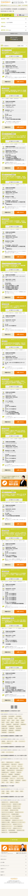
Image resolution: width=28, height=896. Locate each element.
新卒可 (3, 766)
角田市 (18, 720)
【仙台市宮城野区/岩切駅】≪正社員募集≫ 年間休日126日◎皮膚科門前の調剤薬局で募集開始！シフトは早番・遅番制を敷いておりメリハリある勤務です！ (13, 382)
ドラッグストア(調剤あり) (6, 743)
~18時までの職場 (5, 768)
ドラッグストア (21, 741)
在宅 (7, 782)
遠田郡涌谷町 (18, 730)
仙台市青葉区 (4, 716)
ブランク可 (14, 766)
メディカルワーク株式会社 (6, 806)
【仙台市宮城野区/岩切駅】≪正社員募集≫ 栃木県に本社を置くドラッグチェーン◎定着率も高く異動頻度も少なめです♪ (13, 222)
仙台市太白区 (4, 718)
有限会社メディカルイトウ (6, 824)
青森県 (8, 791)
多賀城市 (22, 720)
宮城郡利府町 (12, 728)
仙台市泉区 (11, 718)
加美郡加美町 (11, 730)
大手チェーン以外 (20, 778)
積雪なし (11, 782)
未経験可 (8, 766)
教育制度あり (15, 776)
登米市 (8, 722)
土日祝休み (17, 762)
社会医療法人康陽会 (15, 814)
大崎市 (22, 722)
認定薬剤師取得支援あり (6, 776)
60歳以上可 (19, 772)
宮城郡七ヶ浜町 (4, 728)
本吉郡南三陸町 (11, 732)
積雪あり (17, 782)
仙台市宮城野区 (25, 5)
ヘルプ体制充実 (4, 780)
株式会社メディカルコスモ (6, 804)
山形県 (3, 793)
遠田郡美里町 (4, 732)
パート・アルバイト (10, 752)
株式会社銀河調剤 (12, 830)
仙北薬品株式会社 (5, 818)
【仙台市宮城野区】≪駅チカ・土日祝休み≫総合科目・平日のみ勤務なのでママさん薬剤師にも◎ (13, 306)
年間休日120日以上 (10, 762)
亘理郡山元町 (18, 726)
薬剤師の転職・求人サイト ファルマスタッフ (9, 5)
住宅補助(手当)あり (5, 772)
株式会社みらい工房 (20, 830)
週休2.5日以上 (14, 764)
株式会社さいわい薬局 (14, 802)
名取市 (13, 720)
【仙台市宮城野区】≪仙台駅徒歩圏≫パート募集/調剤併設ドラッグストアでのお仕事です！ (13, 266)
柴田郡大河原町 (16, 724)
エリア (7, 15)
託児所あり (13, 772)
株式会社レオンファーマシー (7, 826)
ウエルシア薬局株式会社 (16, 816)
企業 (16, 741)
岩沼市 (3, 722)
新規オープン (4, 774)
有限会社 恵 (4, 830)
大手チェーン (12, 778)
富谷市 (3, 724)
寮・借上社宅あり (19, 770)
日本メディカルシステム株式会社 (7, 812)
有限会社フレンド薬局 (5, 822)
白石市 (8, 720)
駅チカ (3, 762)
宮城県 (19, 5)
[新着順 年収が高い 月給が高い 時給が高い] (24, 46)
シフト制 (20, 776)
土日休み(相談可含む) (5, 764)
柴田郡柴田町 (23, 724)
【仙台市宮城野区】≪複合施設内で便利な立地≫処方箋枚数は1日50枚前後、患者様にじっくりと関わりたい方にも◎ (13, 495)
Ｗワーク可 (20, 766)
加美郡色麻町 (4, 730)
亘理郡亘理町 (11, 726)
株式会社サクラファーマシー (17, 820)
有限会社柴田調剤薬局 (13, 832)
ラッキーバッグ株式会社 (14, 818)
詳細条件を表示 (14, 33)
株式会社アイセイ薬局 (17, 804)
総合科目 (23, 780)
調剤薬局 (3, 741)
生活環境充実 (18, 780)
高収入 (3, 782)
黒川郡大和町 (18, 728)
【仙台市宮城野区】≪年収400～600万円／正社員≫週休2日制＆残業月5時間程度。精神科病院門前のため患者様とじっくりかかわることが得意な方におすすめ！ (13, 534)
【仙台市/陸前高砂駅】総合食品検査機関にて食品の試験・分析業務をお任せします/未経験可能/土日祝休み (13, 343)
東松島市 (17, 722)
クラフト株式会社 (5, 810)
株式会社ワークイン (16, 806)
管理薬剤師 (10, 774)
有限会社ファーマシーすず (6, 828)
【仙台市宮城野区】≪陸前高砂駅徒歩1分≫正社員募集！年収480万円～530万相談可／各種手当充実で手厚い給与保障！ (13, 575)
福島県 (8, 793)
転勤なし (21, 768)
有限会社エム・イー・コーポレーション (18, 822)
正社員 (3, 752)
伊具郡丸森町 (4, 726)
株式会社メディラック (5, 814)
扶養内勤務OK (17, 774)
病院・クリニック (10, 741)
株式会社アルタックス (19, 812)
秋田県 (21, 791)
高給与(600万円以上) (10, 770)
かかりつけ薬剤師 (5, 778)
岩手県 (12, 791)
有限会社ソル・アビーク (17, 828)
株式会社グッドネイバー (17, 824)
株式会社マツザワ (5, 802)
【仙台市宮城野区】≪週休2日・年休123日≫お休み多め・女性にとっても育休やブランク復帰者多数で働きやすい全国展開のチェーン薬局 (13, 432)
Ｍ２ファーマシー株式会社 (6, 808)
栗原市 (12, 722)
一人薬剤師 (11, 780)
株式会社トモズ (4, 832)
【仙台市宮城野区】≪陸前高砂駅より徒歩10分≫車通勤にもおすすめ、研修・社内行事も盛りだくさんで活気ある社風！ (13, 92)
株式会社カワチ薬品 (16, 808)
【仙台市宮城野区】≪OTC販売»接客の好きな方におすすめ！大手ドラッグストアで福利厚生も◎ (13, 52)
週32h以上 (20, 764)
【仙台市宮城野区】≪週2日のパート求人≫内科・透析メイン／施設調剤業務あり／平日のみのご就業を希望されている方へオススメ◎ (13, 621)
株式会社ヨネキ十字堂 (14, 810)
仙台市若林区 (18, 716)
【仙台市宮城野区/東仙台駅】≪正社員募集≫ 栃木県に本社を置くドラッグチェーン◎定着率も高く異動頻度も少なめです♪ (13, 178)
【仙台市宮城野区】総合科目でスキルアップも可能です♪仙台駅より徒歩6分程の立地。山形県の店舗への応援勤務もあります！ (13, 137)
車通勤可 (3, 770)
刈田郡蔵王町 (9, 724)
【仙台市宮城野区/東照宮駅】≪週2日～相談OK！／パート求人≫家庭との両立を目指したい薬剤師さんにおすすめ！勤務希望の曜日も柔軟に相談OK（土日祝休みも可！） (13, 663)
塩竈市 (21, 718)
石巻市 (16, 718)
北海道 (3, 791)
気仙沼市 (3, 720)
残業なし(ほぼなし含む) (14, 768)
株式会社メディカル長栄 (6, 816)
